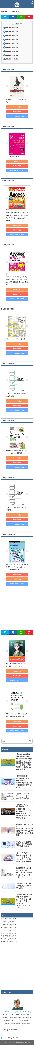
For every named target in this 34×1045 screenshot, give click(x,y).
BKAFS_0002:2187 (11, 31)
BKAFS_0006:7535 (11, 47)
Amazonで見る (17, 107)
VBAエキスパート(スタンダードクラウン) (17, 1012)
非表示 (20, 24)
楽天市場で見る (17, 111)
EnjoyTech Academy (13, 1042)
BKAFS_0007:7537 (11, 51)
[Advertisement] (17, 611)
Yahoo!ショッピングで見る (17, 116)
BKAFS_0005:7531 (11, 43)
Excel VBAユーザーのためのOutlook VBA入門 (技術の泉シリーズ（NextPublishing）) (17, 567)
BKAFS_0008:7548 (11, 55)
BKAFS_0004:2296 (11, 39)
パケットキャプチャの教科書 (16, 339)
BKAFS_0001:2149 (11, 27)
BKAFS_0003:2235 (11, 35)
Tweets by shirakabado (9, 1030)
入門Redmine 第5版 (13, 156)
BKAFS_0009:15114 (11, 59)
